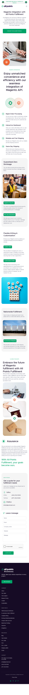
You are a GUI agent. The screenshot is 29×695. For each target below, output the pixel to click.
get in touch (7, 581)
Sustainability (4, 603)
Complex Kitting (4, 615)
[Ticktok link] (15, 680)
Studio (2, 650)
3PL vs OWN (4, 645)
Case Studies (4, 638)
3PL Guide (3, 640)
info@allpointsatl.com (9, 505)
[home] (7, 6)
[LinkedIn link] (10, 680)
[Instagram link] (13, 680)
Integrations (3, 628)
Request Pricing (4, 598)
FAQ (2, 643)
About (2, 590)
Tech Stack (3, 593)
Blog (2, 635)
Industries (3, 625)
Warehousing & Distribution (7, 610)
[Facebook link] (18, 680)
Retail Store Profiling (5, 623)
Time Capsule (4, 595)
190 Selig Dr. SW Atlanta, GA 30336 (6, 659)
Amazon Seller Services (6, 620)
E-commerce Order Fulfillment (7, 613)
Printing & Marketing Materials (7, 618)
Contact (3, 600)
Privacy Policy (14, 677)
